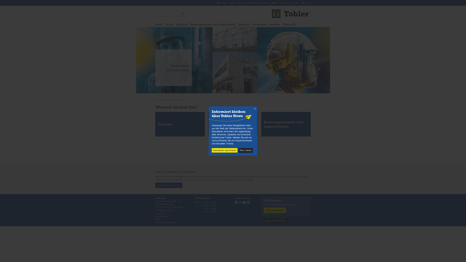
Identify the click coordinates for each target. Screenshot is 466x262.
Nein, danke (246, 150)
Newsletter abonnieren (224, 150)
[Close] (254, 108)
